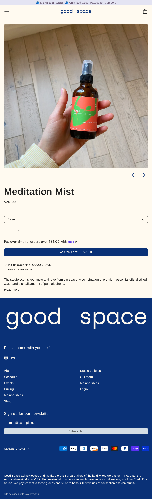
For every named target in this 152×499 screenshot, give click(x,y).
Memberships (13, 395)
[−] (9, 231)
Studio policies (90, 370)
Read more (12, 289)
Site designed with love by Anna (21, 494)
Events (9, 383)
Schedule (10, 377)
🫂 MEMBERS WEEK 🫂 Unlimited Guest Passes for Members (76, 2)
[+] (29, 231)
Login (84, 389)
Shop (7, 401)
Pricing (9, 389)
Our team (86, 377)
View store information (20, 269)
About (8, 370)
